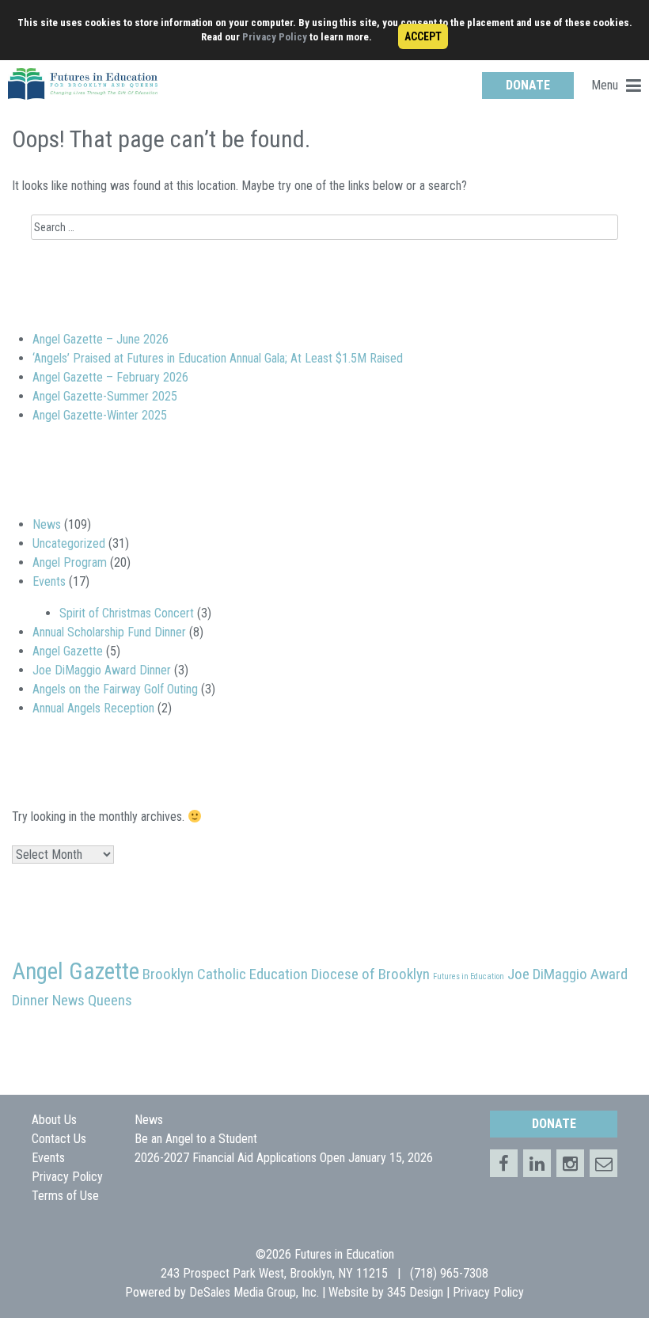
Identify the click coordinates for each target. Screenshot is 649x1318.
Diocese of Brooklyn (370, 974)
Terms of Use (65, 1195)
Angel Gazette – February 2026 (110, 377)
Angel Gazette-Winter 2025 (99, 415)
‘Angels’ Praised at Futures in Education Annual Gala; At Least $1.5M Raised (217, 358)
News (46, 524)
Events (49, 581)
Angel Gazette (67, 651)
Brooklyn (168, 974)
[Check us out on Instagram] (570, 1163)
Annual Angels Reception (93, 708)
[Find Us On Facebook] (504, 1163)
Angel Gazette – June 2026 (100, 339)
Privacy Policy (274, 37)
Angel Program (69, 562)
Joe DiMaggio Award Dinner (101, 670)
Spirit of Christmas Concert (126, 613)
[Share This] (537, 1163)
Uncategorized (68, 543)
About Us (54, 1119)
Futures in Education (468, 976)
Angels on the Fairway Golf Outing (115, 689)
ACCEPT (423, 36)
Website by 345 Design (385, 1292)
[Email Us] (603, 1163)
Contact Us (59, 1138)
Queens (110, 1000)
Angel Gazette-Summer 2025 (104, 396)
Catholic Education (252, 974)
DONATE (528, 85)
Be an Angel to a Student (196, 1138)
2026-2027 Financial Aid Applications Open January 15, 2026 (284, 1157)
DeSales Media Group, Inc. (254, 1292)
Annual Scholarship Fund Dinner (109, 632)
